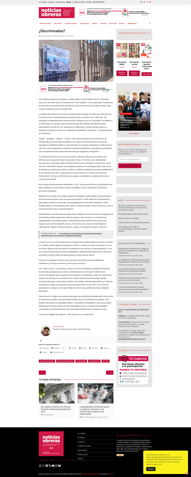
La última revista (78, 2)
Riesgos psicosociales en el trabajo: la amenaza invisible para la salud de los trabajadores (133, 250)
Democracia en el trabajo (128, 218)
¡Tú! (121, 200)
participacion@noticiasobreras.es (131, 339)
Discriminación (48, 361)
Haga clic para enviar (129, 166)
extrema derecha (66, 361)
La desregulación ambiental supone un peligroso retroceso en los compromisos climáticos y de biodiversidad (94, 410)
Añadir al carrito (121, 73)
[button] (129, 133)
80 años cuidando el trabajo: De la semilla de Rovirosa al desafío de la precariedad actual (132, 207)
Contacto (51, 2)
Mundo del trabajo (45, 23)
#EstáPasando (132, 23)
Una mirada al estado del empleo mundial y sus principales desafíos (132, 270)
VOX (106, 361)
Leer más (146, 74)
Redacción (126, 127)
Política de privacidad (91, 474)
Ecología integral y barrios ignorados (133, 214)
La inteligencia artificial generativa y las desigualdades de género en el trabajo (134, 261)
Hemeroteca (83, 454)
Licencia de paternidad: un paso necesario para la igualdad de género (133, 288)
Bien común (57, 23)
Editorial (121, 316)
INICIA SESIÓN (99, 2)
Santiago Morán (46, 36)
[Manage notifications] (186, 473)
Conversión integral (70, 23)
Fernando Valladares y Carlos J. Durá (95, 417)
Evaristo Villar (48, 415)
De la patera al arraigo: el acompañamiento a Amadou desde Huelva (132, 229)
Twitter (144, 2)
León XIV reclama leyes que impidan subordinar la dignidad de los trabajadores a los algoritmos (133, 121)
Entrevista (103, 23)
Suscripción (60, 2)
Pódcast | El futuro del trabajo (132, 243)
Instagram (147, 2)
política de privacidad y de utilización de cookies (162, 457)
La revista (42, 2)
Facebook (141, 2)
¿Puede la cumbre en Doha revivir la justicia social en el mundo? (132, 279)
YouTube (150, 2)
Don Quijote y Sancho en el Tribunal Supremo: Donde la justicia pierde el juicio (56, 409)
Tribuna (71, 36)
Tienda (89, 2)
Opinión (94, 23)
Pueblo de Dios (84, 23)
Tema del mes (113, 23)
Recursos (121, 23)
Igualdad (82, 361)
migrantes (95, 361)
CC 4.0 (110, 474)
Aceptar (150, 469)
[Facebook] (41, 341)
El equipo (81, 437)
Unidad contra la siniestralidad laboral (133, 222)
